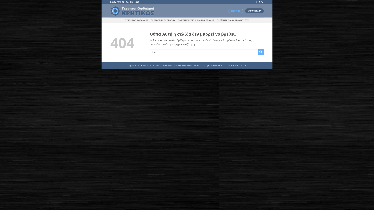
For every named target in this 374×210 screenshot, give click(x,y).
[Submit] (261, 52)
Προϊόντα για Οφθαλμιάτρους (233, 20)
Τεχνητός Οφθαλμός (136, 20)
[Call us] (262, 2)
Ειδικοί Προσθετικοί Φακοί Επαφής (196, 20)
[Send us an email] (259, 2)
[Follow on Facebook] (257, 2)
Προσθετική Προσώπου (163, 20)
